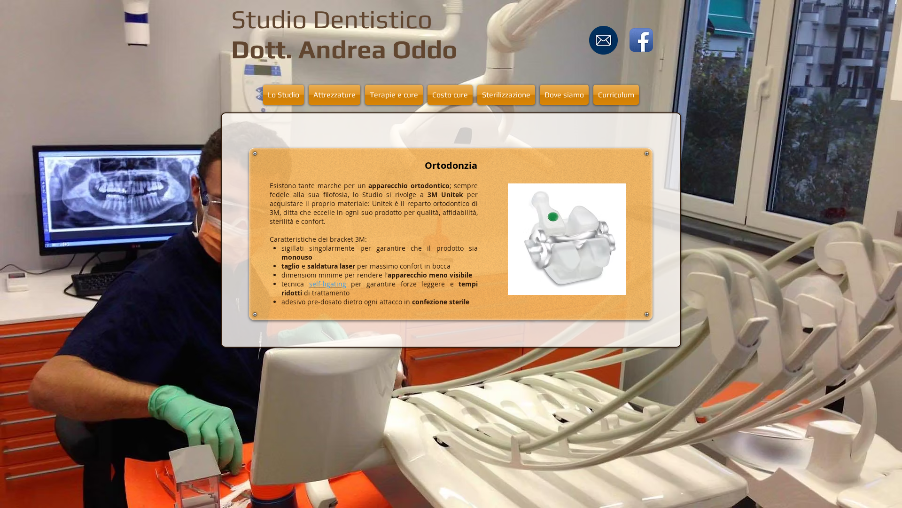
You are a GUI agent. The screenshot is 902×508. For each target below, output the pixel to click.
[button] (334, 95)
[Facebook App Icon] (641, 40)
